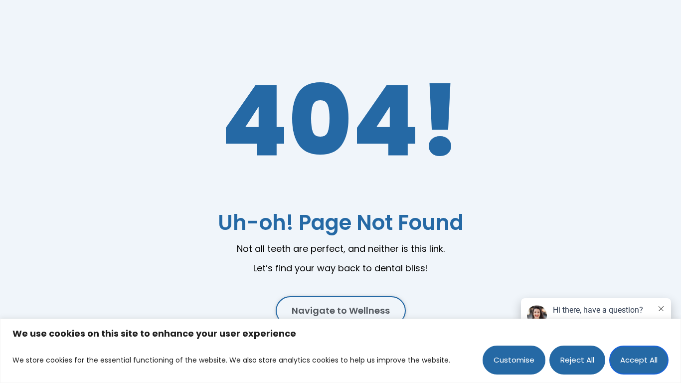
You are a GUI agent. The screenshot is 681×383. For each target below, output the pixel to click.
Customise (514, 360)
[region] (340, 351)
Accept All (639, 360)
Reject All (577, 360)
